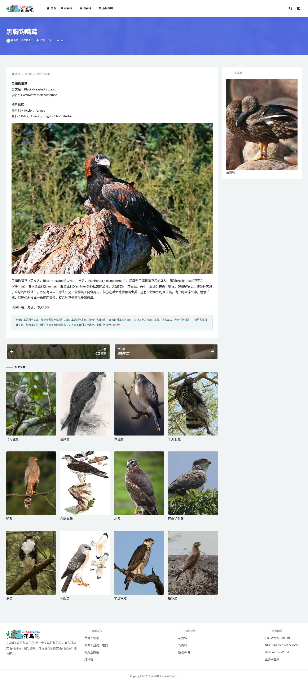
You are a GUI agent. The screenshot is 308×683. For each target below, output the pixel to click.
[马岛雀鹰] (31, 404)
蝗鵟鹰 (172, 598)
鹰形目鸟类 (27, 40)
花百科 (182, 638)
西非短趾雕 (176, 519)
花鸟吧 (14, 40)
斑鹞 (9, 519)
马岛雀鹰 (12, 439)
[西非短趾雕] (193, 483)
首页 (53, 8)
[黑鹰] (31, 563)
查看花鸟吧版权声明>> (109, 325)
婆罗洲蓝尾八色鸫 (96, 645)
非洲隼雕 (120, 598)
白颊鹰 (64, 439)
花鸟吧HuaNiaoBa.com (164, 676)
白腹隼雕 (66, 519)
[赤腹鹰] (85, 563)
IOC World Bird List (277, 638)
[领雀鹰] (139, 404)
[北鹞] (139, 483)
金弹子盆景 (272, 659)
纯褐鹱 (88, 659)
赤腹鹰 (64, 598)
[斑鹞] (31, 483)
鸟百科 (28, 74)
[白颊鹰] (85, 404)
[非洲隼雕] (139, 563)
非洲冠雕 (174, 439)
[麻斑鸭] (262, 124)
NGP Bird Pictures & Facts (282, 645)
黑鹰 (9, 598)
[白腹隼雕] (85, 483)
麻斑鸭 (230, 172)
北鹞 (117, 519)
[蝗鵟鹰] (193, 563)
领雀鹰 (118, 439)
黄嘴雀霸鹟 (91, 638)
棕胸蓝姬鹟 (91, 652)
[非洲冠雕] (193, 404)
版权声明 (107, 8)
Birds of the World (277, 652)
